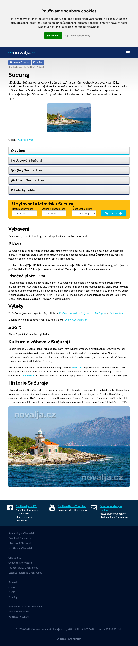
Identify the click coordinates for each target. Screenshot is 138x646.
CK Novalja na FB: (26, 506)
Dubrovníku (116, 313)
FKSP (11, 592)
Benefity (13, 597)
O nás (11, 587)
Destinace (17, 66)
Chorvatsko (14, 557)
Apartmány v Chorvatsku (22, 533)
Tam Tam (77, 367)
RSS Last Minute (70, 639)
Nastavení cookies (18, 611)
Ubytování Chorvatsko (20, 543)
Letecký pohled (24, 190)
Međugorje (101, 313)
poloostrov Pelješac (79, 313)
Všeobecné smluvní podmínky (25, 606)
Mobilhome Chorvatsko (21, 548)
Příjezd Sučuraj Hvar (30, 180)
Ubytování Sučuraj (28, 160)
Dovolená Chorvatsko (20, 538)
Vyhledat (112, 213)
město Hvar (28, 375)
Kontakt (12, 582)
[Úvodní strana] (9, 67)
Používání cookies (18, 616)
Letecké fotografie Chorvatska (25, 572)
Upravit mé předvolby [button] (77, 35)
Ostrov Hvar (29, 66)
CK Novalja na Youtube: (72, 506)
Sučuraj (40, 66)
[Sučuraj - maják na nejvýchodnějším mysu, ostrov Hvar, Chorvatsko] (69, 117)
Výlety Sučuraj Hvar (28, 170)
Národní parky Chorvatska (23, 567)
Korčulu (63, 313)
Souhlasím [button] (53, 35)
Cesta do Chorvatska (20, 562)
